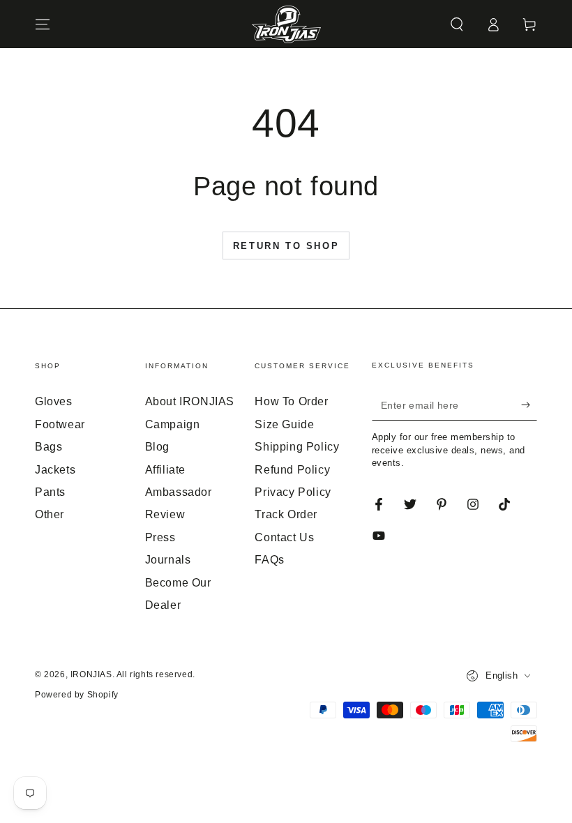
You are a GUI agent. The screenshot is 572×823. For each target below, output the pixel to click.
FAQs (269, 560)
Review (165, 514)
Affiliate (165, 470)
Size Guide (284, 424)
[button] (457, 24)
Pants (50, 492)
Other (49, 514)
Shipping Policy (297, 447)
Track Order (286, 514)
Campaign (172, 424)
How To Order (291, 401)
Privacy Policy (293, 492)
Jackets (55, 470)
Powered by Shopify (77, 695)
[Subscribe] (529, 404)
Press (160, 537)
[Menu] (42, 24)
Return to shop (286, 246)
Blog (157, 447)
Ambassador (178, 492)
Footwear (60, 424)
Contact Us (284, 537)
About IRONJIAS (189, 401)
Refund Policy (292, 470)
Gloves (54, 401)
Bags (48, 447)
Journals (168, 560)
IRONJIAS (91, 674)
